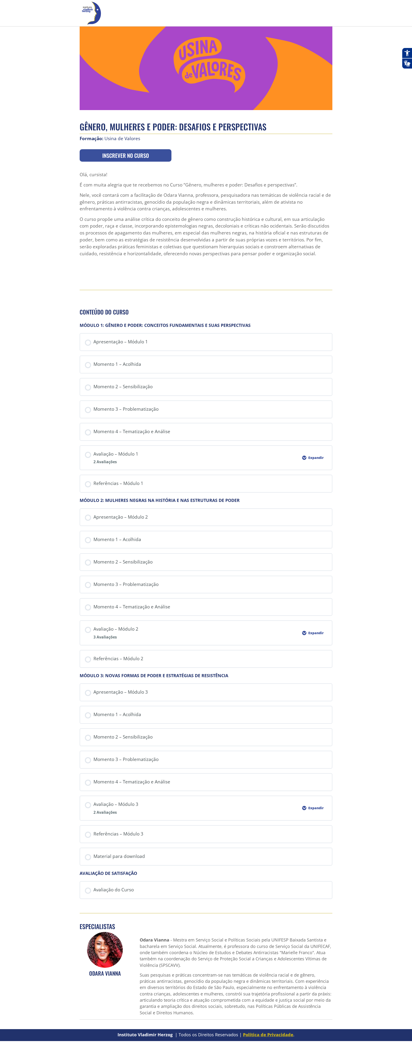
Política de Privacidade (268, 1034)
